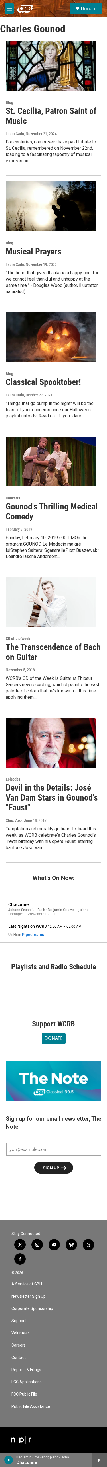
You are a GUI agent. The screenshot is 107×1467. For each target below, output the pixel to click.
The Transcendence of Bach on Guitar (53, 652)
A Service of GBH (26, 1284)
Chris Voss (14, 820)
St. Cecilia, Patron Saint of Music (51, 116)
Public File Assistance (30, 1406)
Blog (9, 102)
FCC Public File (24, 1394)
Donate (89, 8)
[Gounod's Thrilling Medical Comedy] (51, 462)
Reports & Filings (26, 1370)
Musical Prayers (33, 251)
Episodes (13, 779)
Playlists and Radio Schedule (53, 966)
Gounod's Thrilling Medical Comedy (52, 511)
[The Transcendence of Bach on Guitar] (51, 602)
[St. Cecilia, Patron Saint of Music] (51, 66)
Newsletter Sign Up (28, 1296)
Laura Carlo (15, 133)
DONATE (54, 1038)
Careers (18, 1345)
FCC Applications (26, 1382)
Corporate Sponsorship (32, 1308)
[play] (8, 1460)
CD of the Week (18, 638)
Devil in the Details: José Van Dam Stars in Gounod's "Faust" (52, 797)
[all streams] (99, 1460)
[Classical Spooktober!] (51, 337)
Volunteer (20, 1333)
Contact (18, 1357)
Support (18, 1321)
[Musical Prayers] (51, 206)
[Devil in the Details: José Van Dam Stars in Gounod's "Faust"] (51, 743)
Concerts (13, 498)
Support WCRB (53, 1024)
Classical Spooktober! (43, 382)
